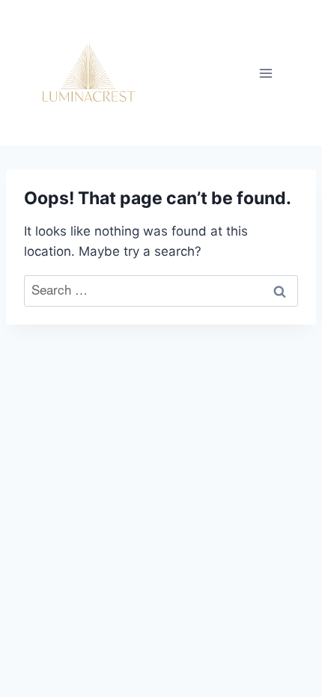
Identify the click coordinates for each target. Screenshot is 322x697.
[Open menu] (265, 73)
